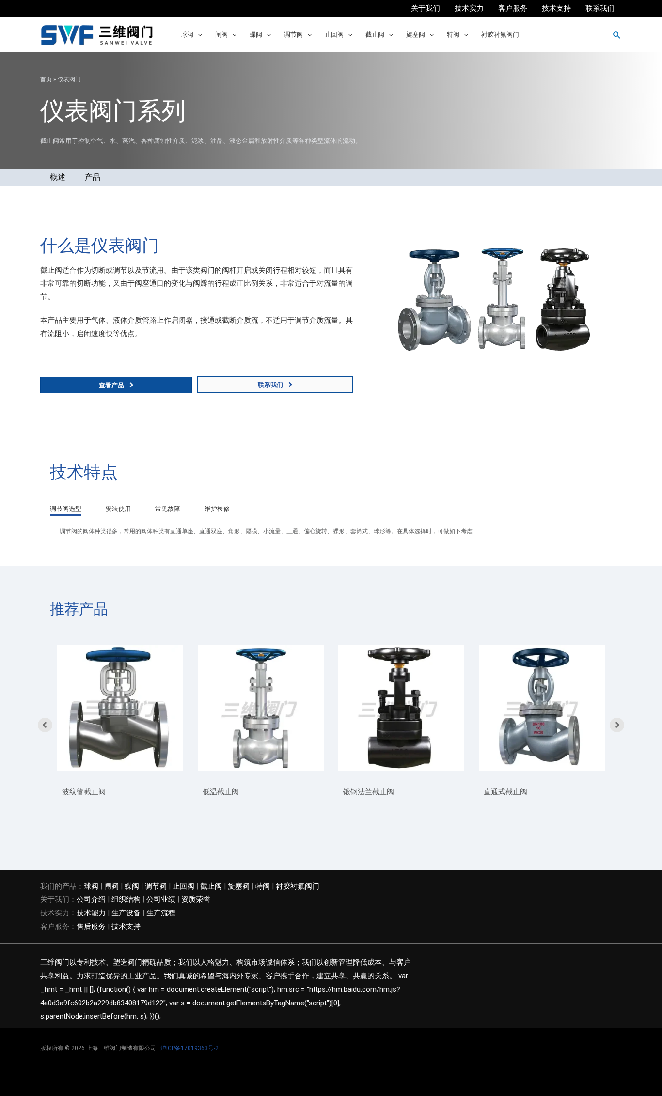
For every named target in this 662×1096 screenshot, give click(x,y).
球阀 (187, 34)
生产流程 (160, 913)
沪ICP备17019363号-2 (189, 1048)
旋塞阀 (415, 34)
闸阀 (221, 34)
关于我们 (425, 8)
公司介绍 (91, 899)
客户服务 (512, 8)
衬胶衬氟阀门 (500, 34)
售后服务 (91, 926)
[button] (617, 35)
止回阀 (334, 34)
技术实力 (469, 8)
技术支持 (556, 8)
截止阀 (374, 34)
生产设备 (126, 913)
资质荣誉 (195, 899)
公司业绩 (160, 899)
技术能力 (91, 913)
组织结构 (126, 899)
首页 (46, 79)
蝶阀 (256, 34)
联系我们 (600, 8)
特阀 (453, 34)
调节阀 (293, 34)
